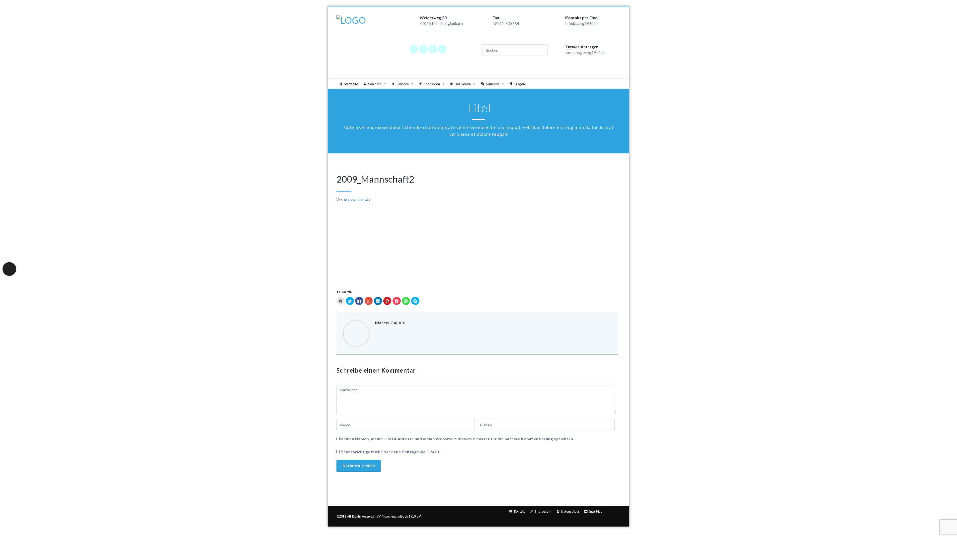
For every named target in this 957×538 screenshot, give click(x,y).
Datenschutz (570, 511)
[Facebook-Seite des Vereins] (413, 49)
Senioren (375, 84)
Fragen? (520, 84)
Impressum (543, 511)
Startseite (351, 84)
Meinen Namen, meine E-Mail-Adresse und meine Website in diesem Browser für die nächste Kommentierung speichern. (457, 438)
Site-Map (596, 511)
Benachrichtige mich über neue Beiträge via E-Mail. (390, 451)
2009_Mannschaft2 (375, 179)
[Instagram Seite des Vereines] (423, 49)
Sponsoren (432, 84)
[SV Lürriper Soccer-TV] (442, 49)
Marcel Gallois (357, 200)
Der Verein (463, 84)
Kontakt (519, 511)
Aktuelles (492, 84)
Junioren (403, 84)
